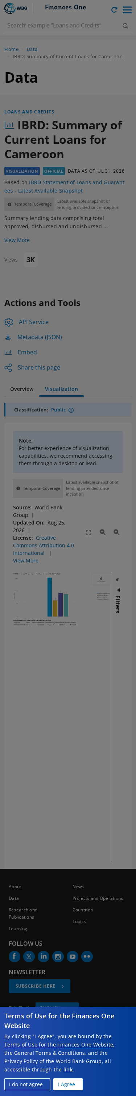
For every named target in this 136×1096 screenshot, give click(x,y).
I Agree (66, 1084)
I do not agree (26, 1084)
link (68, 1069)
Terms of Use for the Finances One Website (58, 1044)
